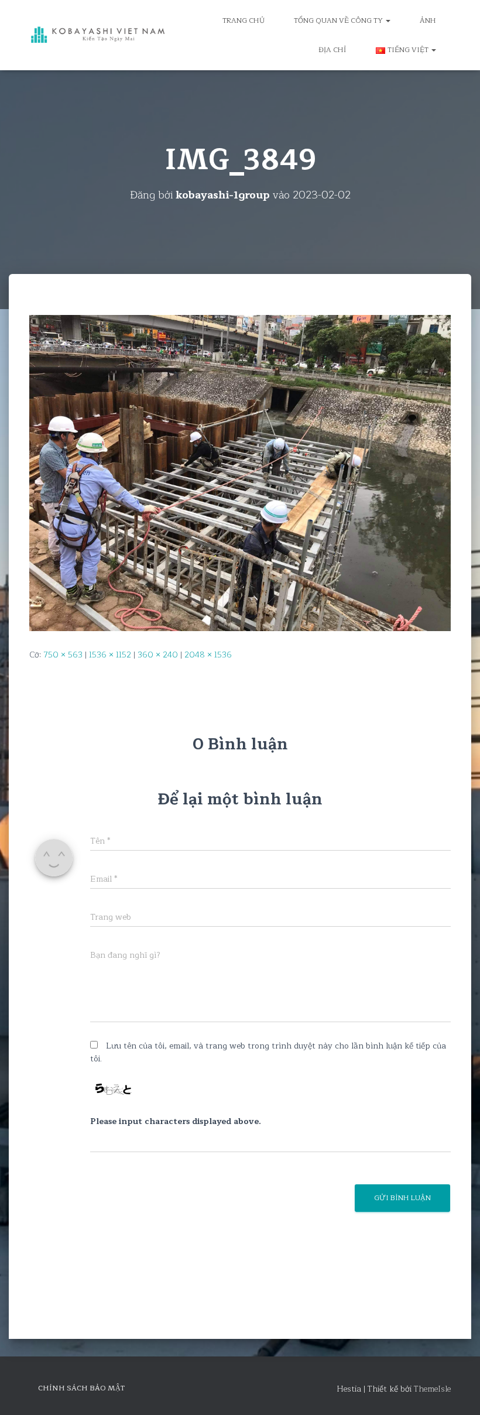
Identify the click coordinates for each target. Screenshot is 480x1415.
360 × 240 (158, 655)
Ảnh (428, 20)
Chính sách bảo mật (81, 1388)
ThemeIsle (432, 1389)
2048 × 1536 (208, 655)
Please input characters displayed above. (175, 1121)
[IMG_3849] (240, 472)
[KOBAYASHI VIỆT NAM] (98, 35)
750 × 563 (63, 655)
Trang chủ (243, 20)
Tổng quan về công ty (339, 20)
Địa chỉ (332, 50)
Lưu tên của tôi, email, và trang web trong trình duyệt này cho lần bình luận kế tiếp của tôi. (268, 1052)
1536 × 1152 (110, 655)
